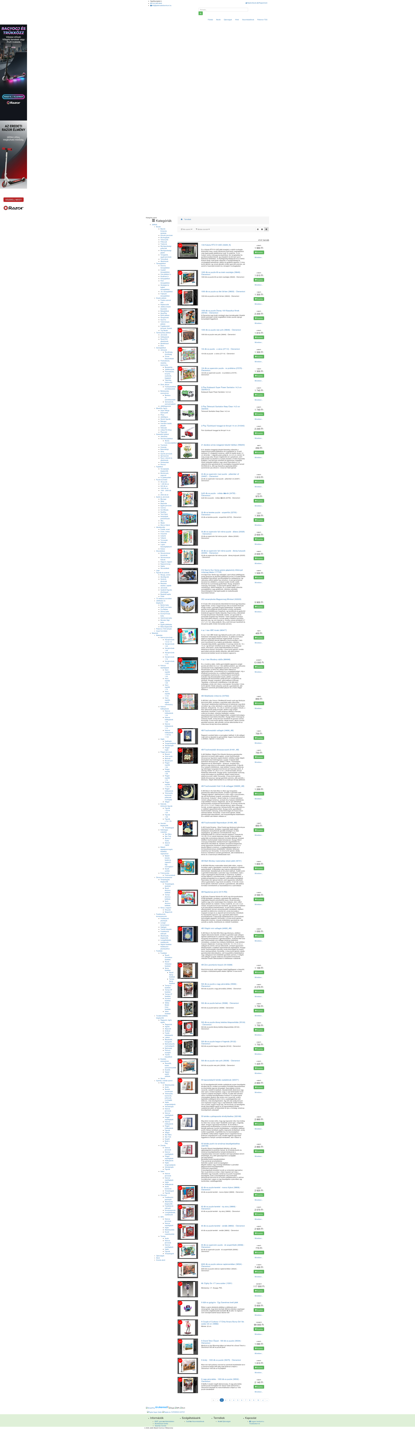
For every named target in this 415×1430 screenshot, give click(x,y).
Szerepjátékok (161, 348)
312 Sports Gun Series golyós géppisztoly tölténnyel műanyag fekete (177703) (222, 571)
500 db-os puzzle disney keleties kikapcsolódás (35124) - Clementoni (223, 1023)
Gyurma (163, 320)
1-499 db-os (164, 484)
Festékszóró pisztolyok (164, 919)
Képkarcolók (164, 304)
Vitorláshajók (169, 745)
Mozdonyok (169, 761)
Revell (162, 1083)
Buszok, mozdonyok (169, 1090)
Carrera (163, 508)
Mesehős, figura (161, 408)
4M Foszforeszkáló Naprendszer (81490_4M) (219, 822)
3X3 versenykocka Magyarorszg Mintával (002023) (221, 599)
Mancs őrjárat (165, 525)
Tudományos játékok (164, 323)
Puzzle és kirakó (161, 480)
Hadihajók (168, 741)
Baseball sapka (165, 594)
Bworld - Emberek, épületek (163, 231)
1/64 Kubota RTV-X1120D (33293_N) (216, 245)
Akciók (218, 19)
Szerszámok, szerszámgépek (170, 403)
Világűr (167, 802)
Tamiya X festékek (168, 986)
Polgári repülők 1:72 (167, 778)
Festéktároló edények (164, 932)
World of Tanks (168, 839)
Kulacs (162, 549)
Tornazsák (164, 540)
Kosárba (260, 252)
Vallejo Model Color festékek (168, 1006)
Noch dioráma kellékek (167, 903)
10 (258, 1400)
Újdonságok (228, 19)
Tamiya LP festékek (168, 995)
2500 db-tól (164, 495)
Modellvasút (164, 343)
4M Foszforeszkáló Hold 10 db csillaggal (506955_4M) (222, 786)
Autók (167, 1087)
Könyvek (168, 910)
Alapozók (168, 1029)
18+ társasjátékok (166, 291)
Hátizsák (163, 542)
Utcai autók (168, 756)
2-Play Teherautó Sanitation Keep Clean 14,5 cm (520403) (220, 407)
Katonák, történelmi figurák (166, 805)
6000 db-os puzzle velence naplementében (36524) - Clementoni (222, 1265)
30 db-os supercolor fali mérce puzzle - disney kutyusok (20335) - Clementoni (223, 552)
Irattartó (163, 536)
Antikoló (167, 1031)
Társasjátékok (161, 263)
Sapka (162, 566)
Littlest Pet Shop (166, 430)
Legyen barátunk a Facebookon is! (256, 1422)
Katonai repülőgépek (164, 666)
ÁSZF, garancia (160, 1421)
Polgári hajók (167, 749)
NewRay (163, 512)
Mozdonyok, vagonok (164, 474)
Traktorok (163, 244)
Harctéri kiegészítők (164, 824)
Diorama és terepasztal (164, 877)
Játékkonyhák (169, 369)
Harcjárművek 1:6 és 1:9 (169, 640)
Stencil (162, 1078)
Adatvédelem (169, 1421)
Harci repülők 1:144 (167, 693)
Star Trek (168, 836)
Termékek (187, 219)
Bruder (158, 227)
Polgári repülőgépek (169, 1118)
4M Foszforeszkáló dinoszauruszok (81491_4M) (220, 750)
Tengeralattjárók (170, 743)
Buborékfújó (164, 449)
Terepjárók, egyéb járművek (165, 256)
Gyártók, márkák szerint (164, 1080)
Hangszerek (164, 317)
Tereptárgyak (169, 828)
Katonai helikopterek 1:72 (169, 726)
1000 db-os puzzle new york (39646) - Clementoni (221, 330)
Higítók (167, 1026)
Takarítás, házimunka (168, 381)
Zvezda (163, 1145)
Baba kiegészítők (166, 627)
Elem (162, 345)
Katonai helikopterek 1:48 (169, 719)
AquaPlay (163, 313)
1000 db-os (164, 488)
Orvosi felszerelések (169, 357)
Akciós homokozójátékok (171, 442)
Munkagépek (164, 237)
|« (213, 1400)
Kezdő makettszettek (169, 1233)
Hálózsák (163, 428)
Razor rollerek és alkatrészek (166, 459)
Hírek (237, 19)
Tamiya (162, 1236)
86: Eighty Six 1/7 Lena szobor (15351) (216, 1283)
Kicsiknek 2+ (164, 276)
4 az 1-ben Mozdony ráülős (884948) (215, 659)
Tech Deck (164, 514)
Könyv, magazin (165, 908)
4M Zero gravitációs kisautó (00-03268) (216, 965)
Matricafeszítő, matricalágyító (170, 1045)
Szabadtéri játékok (162, 434)
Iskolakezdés (160, 527)
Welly (162, 501)
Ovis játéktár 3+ (165, 274)
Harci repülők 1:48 (167, 680)
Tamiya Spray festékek (172, 981)
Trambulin (163, 445)
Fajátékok (159, 467)
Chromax (163, 1195)
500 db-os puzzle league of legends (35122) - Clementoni (219, 1042)
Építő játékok (164, 315)
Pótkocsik (163, 242)
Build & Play (167, 1142)
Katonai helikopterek (164, 707)
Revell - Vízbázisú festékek (168, 964)
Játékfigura (164, 417)
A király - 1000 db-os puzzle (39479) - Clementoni (221, 1360)
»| (262, 1400)
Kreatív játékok (161, 298)
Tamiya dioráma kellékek (167, 897)
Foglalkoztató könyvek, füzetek (166, 327)
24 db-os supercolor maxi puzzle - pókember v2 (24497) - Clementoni (220, 475)
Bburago (163, 499)
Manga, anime (165, 575)
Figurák (167, 1130)
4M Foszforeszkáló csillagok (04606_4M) (217, 730)
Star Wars (168, 834)
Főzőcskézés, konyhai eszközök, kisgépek (169, 374)
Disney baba (164, 611)
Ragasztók (168, 1024)
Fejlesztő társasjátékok (165, 295)
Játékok (154, 224)
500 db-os (163, 486)
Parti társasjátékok (165, 282)
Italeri (162, 1171)
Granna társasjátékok (165, 266)
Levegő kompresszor (164, 924)
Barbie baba (164, 605)
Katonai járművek (166, 637)
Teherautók (164, 240)
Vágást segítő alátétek (167, 1074)
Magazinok (168, 912)
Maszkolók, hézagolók (168, 1040)
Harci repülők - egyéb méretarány (169, 701)
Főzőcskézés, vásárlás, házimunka (165, 363)
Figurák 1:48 (167, 816)
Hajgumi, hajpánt (166, 562)
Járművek (163, 335)
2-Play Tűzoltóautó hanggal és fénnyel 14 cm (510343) (223, 426)
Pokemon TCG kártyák (164, 629)
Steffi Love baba (166, 607)
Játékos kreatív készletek (165, 308)
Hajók (162, 739)
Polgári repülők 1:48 (167, 771)
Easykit (167, 1139)
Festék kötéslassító (169, 1034)
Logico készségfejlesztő (166, 545)
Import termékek (161, 631)
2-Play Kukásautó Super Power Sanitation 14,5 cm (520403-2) (221, 388)
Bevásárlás (168, 367)
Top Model (164, 330)
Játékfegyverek (165, 406)
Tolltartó (163, 538)
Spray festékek (168, 969)
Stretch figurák (165, 419)
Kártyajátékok (165, 278)
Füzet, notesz (165, 531)
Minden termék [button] (202, 229)
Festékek (159, 951)
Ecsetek (167, 1070)
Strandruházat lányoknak (165, 554)
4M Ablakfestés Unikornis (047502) (215, 696)
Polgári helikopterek (169, 790)
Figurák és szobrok (162, 572)
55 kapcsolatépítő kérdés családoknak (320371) (220, 1080)
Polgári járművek (166, 752)
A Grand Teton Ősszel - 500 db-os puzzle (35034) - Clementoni (221, 1342)
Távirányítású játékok (163, 333)
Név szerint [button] (186, 229)
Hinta (162, 451)
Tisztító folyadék (166, 929)
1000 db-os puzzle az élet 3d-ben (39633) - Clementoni (223, 291)
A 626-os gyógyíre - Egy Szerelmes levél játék (219, 1302)
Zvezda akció (160, 1260)
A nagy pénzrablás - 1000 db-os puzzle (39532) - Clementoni (220, 1380)
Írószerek (163, 534)
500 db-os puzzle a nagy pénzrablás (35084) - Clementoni (219, 985)
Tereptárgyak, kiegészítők (165, 880)
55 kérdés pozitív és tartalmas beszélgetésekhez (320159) (220, 1144)
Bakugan (163, 421)
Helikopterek (164, 337)
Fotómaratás (164, 873)
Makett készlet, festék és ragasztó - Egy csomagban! (169, 861)
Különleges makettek (164, 831)
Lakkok (167, 1037)
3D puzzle (163, 482)
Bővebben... (259, 257)
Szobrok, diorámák (163, 580)
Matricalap (168, 1048)
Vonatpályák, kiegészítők (164, 470)
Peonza (163, 464)
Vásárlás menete (160, 1426)
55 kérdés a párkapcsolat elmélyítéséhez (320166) (221, 1116)
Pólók (162, 596)
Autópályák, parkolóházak (165, 517)
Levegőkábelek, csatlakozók (165, 941)
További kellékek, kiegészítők (162, 1017)
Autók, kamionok (168, 1187)
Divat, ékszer (164, 384)
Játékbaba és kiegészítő (160, 602)
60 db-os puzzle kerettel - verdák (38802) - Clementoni (223, 1226)
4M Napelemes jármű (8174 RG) (214, 892)
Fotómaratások (170, 875)
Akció (158, 1258)
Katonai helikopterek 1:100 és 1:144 (169, 733)
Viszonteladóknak (248, 19)
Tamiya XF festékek (168, 991)
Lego (158, 570)
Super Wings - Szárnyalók (165, 411)
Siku (161, 521)
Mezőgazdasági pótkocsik (165, 247)
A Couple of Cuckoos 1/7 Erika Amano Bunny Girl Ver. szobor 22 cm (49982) (222, 1323)
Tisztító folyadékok (168, 1056)
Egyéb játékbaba (166, 624)
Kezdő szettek (167, 870)
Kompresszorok (170, 1210)
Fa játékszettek (165, 477)
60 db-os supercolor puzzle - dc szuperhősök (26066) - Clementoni (223, 1246)
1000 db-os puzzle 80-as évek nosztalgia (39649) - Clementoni (221, 273)
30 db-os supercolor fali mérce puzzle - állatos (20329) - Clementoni (223, 532)
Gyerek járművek (166, 454)
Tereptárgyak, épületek (169, 885)
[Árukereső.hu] (161, 1408)
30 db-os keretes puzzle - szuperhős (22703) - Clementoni (219, 513)
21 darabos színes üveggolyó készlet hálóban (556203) (223, 445)
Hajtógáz (163, 927)
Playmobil (163, 432)
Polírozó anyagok (168, 1051)
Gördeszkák (164, 462)
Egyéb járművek (166, 505)
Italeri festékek (168, 1012)
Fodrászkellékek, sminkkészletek (170, 388)
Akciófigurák (164, 577)
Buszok (167, 754)
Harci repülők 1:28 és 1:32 (167, 673)
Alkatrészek (164, 261)
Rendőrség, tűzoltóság (169, 353)
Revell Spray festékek (172, 974)
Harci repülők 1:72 (167, 687)
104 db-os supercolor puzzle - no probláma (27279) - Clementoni (222, 369)
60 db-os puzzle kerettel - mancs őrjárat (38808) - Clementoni (221, 1188)
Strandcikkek (160, 551)
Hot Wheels (164, 510)
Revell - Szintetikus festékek (168, 957)
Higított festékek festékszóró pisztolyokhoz (166, 946)
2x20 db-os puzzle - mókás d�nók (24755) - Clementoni (219, 494)
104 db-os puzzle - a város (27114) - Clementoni (220, 349)
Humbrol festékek (168, 999)
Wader (162, 523)
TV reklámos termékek (164, 598)
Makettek (155, 633)
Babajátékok (164, 311)
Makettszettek (169, 1085)
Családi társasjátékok (165, 271)
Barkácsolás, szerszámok (164, 392)
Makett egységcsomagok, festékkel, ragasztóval (166, 850)
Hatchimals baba (166, 618)
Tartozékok (164, 259)
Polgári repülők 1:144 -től (168, 784)
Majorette (163, 503)
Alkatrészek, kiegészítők (164, 937)
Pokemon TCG (262, 19)
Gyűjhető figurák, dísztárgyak (166, 591)
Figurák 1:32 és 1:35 (167, 810)
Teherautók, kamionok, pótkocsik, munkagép (169, 796)
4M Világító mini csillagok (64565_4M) (216, 928)
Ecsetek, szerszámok (164, 1060)
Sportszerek (164, 456)
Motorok (167, 758)
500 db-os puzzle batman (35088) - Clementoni (220, 1003)
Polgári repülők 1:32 (167, 765)
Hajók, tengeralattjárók (170, 1103)
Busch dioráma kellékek (167, 890)
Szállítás (189, 1421)
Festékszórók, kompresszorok (161, 915)
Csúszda (163, 447)
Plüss (162, 415)
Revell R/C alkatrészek (164, 340)
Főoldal (210, 19)
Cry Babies (164, 609)
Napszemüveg (165, 564)
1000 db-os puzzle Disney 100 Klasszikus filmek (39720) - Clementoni (220, 311)
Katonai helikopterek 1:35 (169, 713)
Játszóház (163, 436)
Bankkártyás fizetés (161, 1423)
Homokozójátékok (166, 438)
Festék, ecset (165, 529)
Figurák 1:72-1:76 (168, 820)
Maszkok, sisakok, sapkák (165, 584)
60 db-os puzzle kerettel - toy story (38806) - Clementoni (219, 1207)
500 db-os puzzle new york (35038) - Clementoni (220, 1060)
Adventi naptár (167, 844)
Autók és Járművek (162, 497)
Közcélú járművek (166, 235)
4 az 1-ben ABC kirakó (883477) (214, 630)
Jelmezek (163, 350)
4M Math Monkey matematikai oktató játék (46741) (221, 861)
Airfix (162, 1217)
